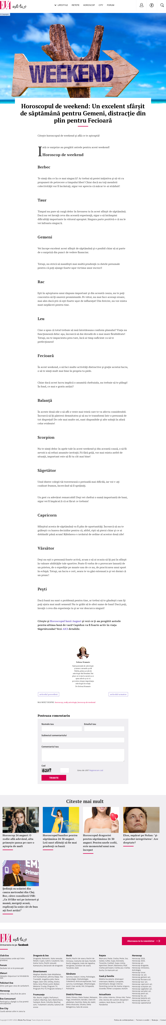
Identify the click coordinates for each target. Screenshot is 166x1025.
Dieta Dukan (83, 997)
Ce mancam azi (111, 970)
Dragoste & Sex (41, 955)
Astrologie (136, 970)
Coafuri (36, 1000)
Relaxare (93, 997)
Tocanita (102, 963)
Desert (110, 965)
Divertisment (40, 971)
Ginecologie (71, 979)
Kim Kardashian (40, 976)
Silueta (83, 1004)
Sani (50, 1000)
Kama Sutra (38, 963)
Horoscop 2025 (138, 961)
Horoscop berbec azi (141, 1000)
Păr (34, 997)
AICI (65, 629)
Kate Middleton (54, 974)
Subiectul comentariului (54, 735)
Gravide (102, 988)
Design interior (116, 984)
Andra (56, 981)
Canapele (119, 981)
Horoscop (89, 5)
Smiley (50, 981)
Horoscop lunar (138, 972)
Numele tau (48, 724)
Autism (125, 988)
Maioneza (118, 965)
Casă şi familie (106, 976)
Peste (121, 958)
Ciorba (116, 958)
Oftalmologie (89, 984)
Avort (68, 986)
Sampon (36, 1002)
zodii (66, 702)
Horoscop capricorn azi (142, 984)
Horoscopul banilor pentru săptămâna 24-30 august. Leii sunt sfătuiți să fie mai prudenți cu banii (60, 841)
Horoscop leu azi (139, 996)
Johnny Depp (53, 976)
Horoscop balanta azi (141, 998)
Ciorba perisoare (106, 968)
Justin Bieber (54, 984)
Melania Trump (40, 986)
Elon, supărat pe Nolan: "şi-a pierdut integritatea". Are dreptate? (140, 839)
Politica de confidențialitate (124, 1020)
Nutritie (78, 1002)
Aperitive (103, 965)
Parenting (103, 986)
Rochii (39, 997)
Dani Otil (43, 981)
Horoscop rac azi (139, 975)
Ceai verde (76, 986)
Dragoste (37, 958)
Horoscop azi (137, 963)
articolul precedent (48, 694)
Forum (110, 5)
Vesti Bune (111, 1002)
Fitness (74, 997)
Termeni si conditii (142, 1020)
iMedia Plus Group (24, 1020)
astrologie (72, 702)
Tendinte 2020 (72, 968)
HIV (82, 986)
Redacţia (155, 1020)
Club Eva (4, 955)
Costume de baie (81, 961)
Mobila (111, 981)
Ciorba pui (118, 968)
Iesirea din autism (111, 1000)
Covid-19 (120, 1002)
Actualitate (105, 994)
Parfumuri (53, 997)
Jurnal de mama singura (118, 986)
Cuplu (42, 961)
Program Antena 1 (55, 988)
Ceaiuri (76, 976)
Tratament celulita (46, 1004)
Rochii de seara (79, 958)
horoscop (59, 702)
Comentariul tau (50, 746)
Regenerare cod (96, 770)
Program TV (52, 986)
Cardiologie (78, 984)
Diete (68, 997)
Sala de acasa (82, 1007)
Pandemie (103, 1004)
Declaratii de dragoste (53, 965)
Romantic (46, 958)
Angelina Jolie (48, 979)
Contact (163, 1020)
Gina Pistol (43, 984)
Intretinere (75, 999)
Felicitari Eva (6, 982)
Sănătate (71, 973)
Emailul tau (90, 724)
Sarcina (69, 976)
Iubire (48, 961)
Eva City (4, 1008)
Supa (113, 961)
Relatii (36, 961)
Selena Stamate (83, 662)
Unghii (46, 997)
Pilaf (125, 965)
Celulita (49, 1002)
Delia (35, 984)
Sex (61, 961)
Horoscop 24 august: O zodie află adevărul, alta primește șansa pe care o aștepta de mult (18, 841)
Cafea (107, 961)
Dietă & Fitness (74, 994)
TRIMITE (53, 777)
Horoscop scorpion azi (141, 986)
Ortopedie (89, 986)
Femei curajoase (114, 988)
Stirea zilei (120, 997)
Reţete (102, 955)
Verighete (70, 965)
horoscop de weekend (86, 702)
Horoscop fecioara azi (141, 979)
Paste (110, 958)
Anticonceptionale (83, 981)
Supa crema (120, 963)
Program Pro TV (40, 988)
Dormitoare (104, 984)
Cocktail (110, 963)
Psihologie (90, 976)
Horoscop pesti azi (140, 993)
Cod (43, 765)
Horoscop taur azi (139, 982)
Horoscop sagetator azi (142, 989)
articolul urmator (118, 694)
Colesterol (70, 981)
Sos (126, 958)
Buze (43, 1002)
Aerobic (84, 999)
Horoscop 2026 (138, 958)
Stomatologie (82, 979)
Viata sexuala (56, 958)
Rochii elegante (72, 963)
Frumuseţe (38, 994)
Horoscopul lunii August (65, 621)
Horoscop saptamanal (141, 1003)
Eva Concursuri (8, 998)
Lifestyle (63, 5)
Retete (75, 5)
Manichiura (58, 1000)
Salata (101, 961)
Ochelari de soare (83, 965)
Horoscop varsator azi (141, 991)
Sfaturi (3, 973)
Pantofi (92, 961)
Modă (69, 955)
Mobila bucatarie (106, 979)
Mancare (103, 958)
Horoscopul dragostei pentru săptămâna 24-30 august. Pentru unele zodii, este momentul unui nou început (100, 843)
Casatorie (55, 961)
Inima (82, 976)
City (101, 5)
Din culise (103, 997)
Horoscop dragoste (140, 965)
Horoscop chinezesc (140, 968)
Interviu (111, 997)
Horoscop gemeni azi (141, 977)
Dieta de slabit (89, 1002)
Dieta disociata (72, 1004)
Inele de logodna (87, 963)
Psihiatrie (70, 988)
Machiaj (43, 1000)
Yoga (68, 999)
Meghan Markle (40, 974)
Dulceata (120, 961)
